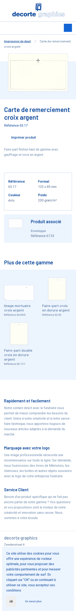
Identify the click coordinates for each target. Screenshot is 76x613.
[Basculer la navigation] (68, 28)
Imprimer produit (23, 137)
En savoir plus (33, 601)
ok (11, 601)
